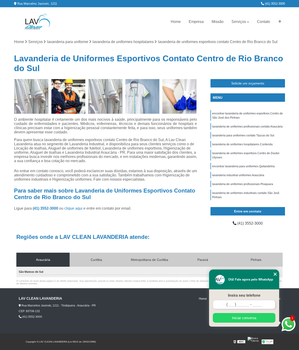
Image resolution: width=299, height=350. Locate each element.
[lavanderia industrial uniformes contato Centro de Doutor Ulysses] (31, 96)
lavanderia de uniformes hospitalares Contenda (242, 144)
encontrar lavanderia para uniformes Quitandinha (243, 166)
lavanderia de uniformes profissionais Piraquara (242, 184)
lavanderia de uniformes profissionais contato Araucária (247, 126)
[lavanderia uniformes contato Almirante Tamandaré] (68, 96)
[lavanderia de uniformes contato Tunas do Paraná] (179, 96)
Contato (263, 22)
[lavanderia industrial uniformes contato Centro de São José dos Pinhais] (105, 96)
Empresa (196, 22)
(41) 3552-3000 (274, 3)
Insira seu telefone (244, 295)
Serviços (238, 22)
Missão (218, 22)
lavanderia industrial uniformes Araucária (238, 175)
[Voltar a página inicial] (37, 21)
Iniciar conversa (244, 318)
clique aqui (73, 208)
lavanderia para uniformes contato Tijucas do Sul (243, 135)
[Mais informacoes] (279, 21)
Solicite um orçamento (247, 83)
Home (176, 22)
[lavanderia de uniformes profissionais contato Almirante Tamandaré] (142, 96)
